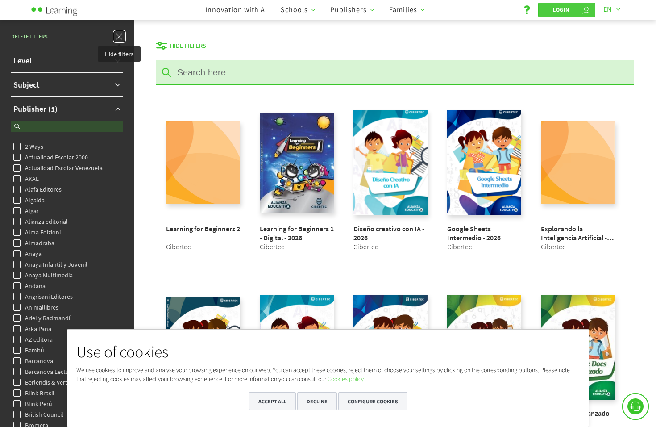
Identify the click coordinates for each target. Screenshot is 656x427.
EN (607, 8)
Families (403, 9)
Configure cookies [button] (373, 401)
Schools (294, 9)
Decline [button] (317, 401)
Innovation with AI (236, 9)
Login (561, 9)
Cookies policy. (346, 379)
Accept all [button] (272, 401)
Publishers (348, 9)
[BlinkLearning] (65, 9)
